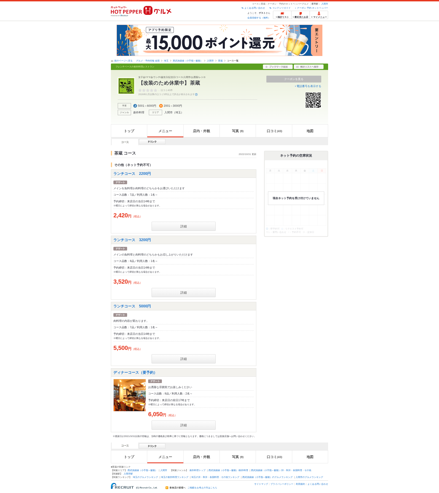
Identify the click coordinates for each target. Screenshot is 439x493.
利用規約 (300, 484)
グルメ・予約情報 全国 (148, 60)
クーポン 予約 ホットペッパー (312, 8)
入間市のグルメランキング (309, 477)
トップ (129, 131)
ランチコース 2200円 (132, 174)
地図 (310, 131)
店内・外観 (201, 131)
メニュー (165, 131)
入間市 (324, 4)
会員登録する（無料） (258, 17)
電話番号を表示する (309, 86)
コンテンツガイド (281, 8)
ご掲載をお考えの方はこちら (202, 488)
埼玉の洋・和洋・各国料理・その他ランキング (215, 477)
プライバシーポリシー (281, 484)
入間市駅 (128, 473)
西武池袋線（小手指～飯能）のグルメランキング (267, 477)
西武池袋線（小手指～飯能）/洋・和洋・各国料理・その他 (281, 470)
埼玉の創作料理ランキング (174, 477)
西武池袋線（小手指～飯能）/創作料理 (228, 470)
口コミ (274, 131)
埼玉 (166, 60)
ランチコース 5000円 (132, 306)
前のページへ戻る (123, 60)
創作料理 (138, 112)
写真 (238, 131)
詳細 (183, 226)
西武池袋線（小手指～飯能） (188, 60)
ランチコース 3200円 (132, 240)
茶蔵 (220, 60)
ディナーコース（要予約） (135, 372)
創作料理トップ (198, 470)
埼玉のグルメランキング (145, 477)
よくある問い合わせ (254, 8)
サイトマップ (261, 484)
